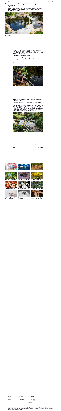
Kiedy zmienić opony (33, 400)
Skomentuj (38, 35)
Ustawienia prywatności (41, 404)
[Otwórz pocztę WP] (45, 1)
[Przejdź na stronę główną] (9, 1)
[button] (47, 1)
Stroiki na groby (9, 396)
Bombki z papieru (10, 399)
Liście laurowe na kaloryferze (22, 396)
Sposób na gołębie (32, 396)
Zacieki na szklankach (21, 399)
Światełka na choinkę (33, 399)
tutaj (21, 409)
